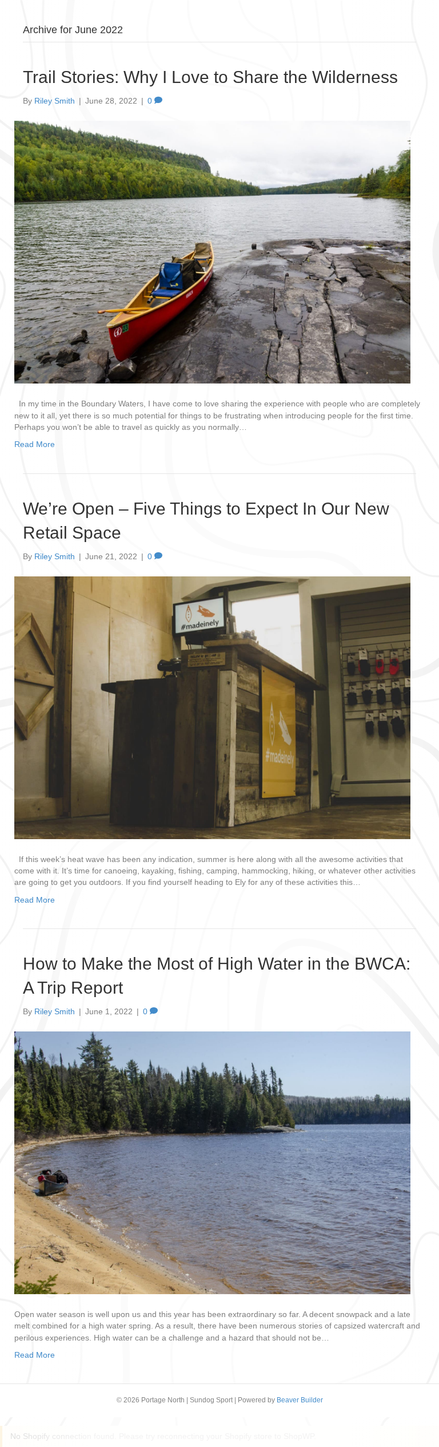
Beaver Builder (300, 1400)
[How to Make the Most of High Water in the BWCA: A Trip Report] (212, 1162)
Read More (34, 444)
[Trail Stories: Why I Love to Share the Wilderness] (212, 251)
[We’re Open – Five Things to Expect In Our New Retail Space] (212, 706)
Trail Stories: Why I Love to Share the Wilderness (210, 77)
